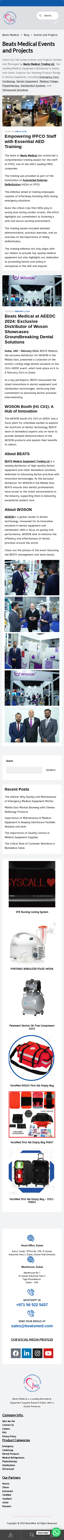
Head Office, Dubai (32, 1245)
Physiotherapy (10, 85)
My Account (10, 1535)
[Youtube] (48, 1353)
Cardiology (8, 81)
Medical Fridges (49, 81)
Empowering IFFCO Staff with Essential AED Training (30, 141)
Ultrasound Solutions (15, 90)
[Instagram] (37, 1353)
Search (9, 761)
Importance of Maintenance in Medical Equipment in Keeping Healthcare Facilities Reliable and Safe (30, 822)
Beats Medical (28, 155)
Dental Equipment (27, 81)
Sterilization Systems (33, 85)
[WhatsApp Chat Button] (56, 1532)
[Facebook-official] (16, 1353)
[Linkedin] (27, 1353)
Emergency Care (49, 77)
